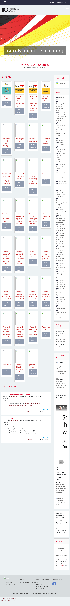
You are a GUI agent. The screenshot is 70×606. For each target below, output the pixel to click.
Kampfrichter (62, 181)
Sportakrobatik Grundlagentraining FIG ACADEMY (33, 218)
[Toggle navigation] (67, 9)
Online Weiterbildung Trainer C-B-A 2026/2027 (20, 218)
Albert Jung (14, 396)
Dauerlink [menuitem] (45, 409)
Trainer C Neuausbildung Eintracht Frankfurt (20, 332)
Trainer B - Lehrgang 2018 (32, 254)
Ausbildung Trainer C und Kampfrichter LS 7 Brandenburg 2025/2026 (33, 103)
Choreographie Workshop (46, 141)
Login (65, 2)
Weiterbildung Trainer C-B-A (46, 98)
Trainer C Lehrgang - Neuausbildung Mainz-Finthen (6, 332)
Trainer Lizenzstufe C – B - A (46, 216)
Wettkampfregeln (61, 313)
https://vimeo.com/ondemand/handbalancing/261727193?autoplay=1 (61, 488)
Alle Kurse (59, 317)
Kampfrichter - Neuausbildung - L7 (61, 186)
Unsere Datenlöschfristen (8, 598)
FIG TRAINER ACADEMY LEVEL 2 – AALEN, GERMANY (6, 178)
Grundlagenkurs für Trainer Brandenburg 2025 (19, 101)
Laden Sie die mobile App (8, 600)
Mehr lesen (6, 103)
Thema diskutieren (33, 412)
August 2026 (61, 549)
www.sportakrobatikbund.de (30, 582)
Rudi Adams (14, 420)
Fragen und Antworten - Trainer (20, 176)
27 (61, 565)
